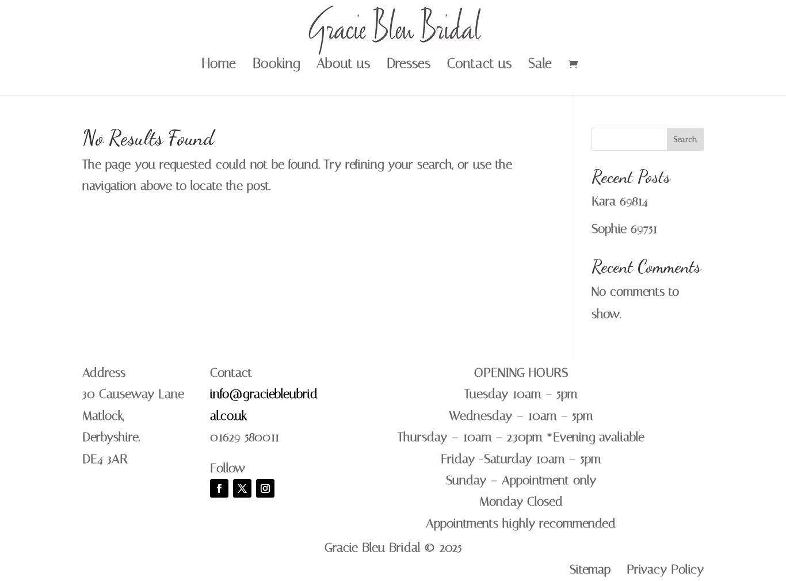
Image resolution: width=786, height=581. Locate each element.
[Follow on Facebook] (219, 488)
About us (343, 65)
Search (685, 139)
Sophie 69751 (625, 228)
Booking (276, 65)
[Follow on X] (242, 488)
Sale (540, 65)
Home (219, 65)
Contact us (479, 65)
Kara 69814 (620, 201)
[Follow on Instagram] (265, 488)
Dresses (408, 65)
